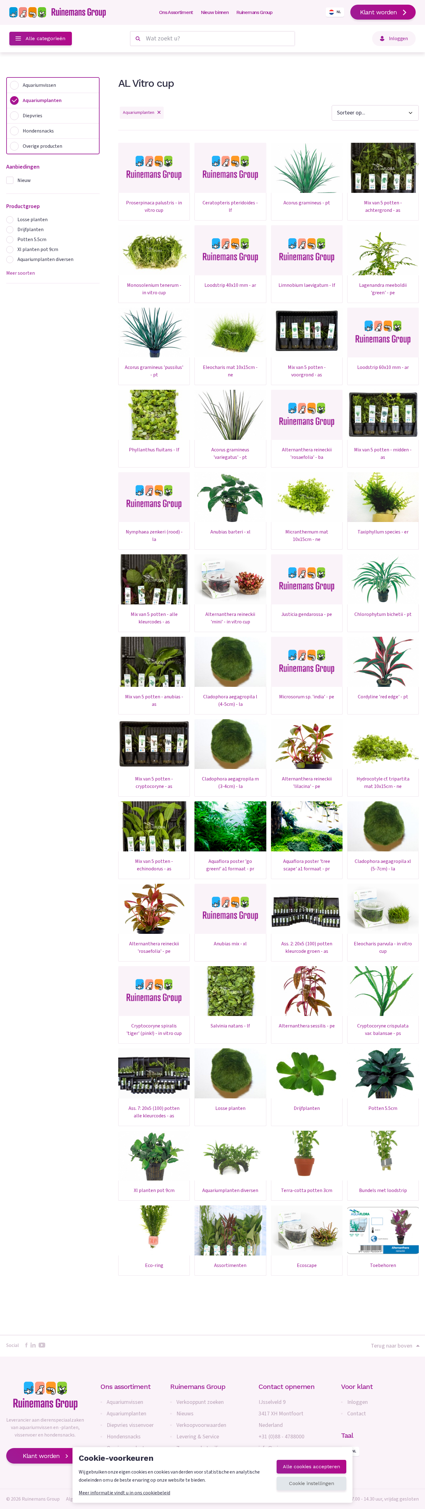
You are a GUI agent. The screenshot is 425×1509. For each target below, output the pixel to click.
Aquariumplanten (126, 1414)
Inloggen (357, 1402)
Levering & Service (197, 1437)
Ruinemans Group (254, 12)
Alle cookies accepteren (311, 1466)
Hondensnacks (124, 1437)
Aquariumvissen (125, 1402)
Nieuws (185, 1414)
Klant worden (378, 12)
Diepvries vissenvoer (130, 1425)
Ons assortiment (125, 1386)
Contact (356, 1414)
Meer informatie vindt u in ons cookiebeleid (124, 1492)
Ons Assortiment (176, 12)
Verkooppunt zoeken (200, 1402)
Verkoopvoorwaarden (201, 1425)
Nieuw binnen (214, 12)
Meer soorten (20, 273)
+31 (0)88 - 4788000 (281, 1437)
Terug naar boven (391, 1346)
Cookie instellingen (311, 1483)
